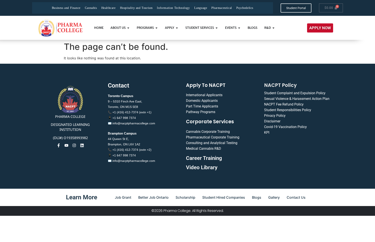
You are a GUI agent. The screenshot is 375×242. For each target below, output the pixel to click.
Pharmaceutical (221, 8)
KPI (266, 132)
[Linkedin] (82, 145)
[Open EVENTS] (239, 28)
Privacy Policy (275, 116)
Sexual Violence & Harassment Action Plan (296, 99)
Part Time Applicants (202, 106)
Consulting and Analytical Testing (211, 143)
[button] (320, 27)
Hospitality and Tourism (136, 8)
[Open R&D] (273, 28)
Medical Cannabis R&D (203, 148)
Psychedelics (244, 8)
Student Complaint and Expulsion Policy (295, 93)
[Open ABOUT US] (128, 28)
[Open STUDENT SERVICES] (216, 28)
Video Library (201, 167)
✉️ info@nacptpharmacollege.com (131, 123)
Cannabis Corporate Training (208, 132)
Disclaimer (272, 121)
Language (200, 8)
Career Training (204, 158)
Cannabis (91, 8)
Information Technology (173, 8)
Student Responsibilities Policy (287, 110)
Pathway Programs (200, 112)
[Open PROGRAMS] (156, 28)
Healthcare (108, 8)
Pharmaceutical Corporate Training (212, 137)
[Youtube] (66, 145)
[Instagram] (74, 145)
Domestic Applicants (202, 101)
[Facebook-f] (59, 145)
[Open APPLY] (176, 28)
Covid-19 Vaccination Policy (285, 127)
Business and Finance (66, 8)
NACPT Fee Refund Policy (284, 104)
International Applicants (204, 95)
